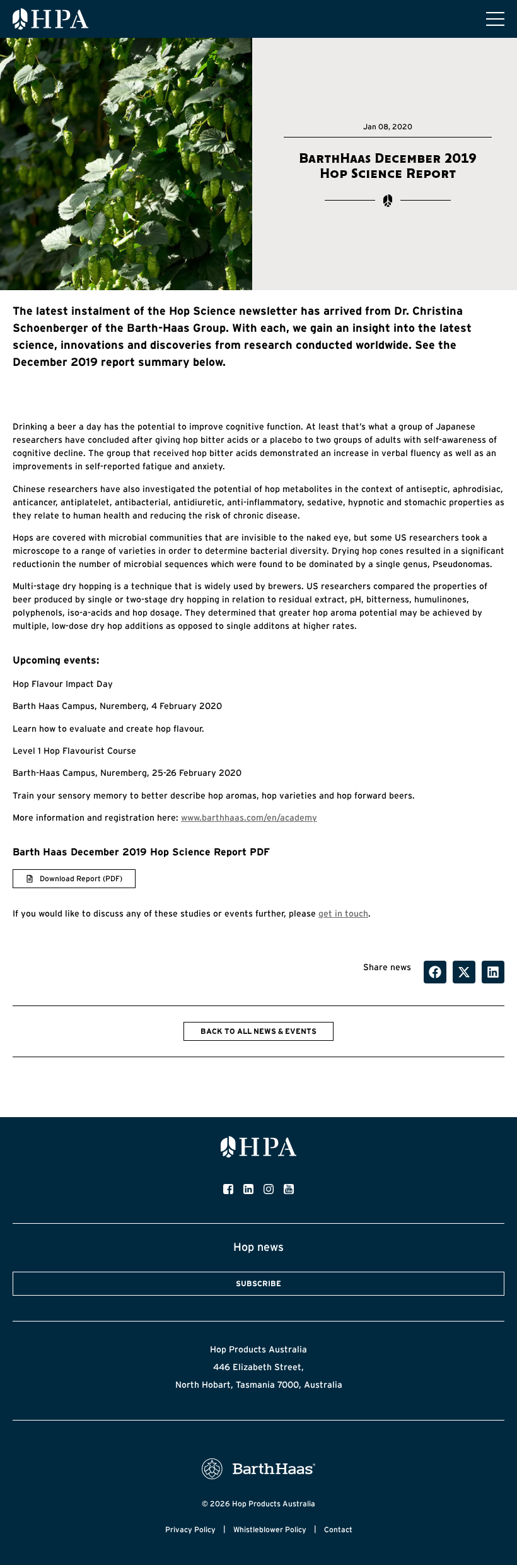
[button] (435, 972)
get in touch (343, 913)
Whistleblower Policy (269, 1529)
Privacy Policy (190, 1529)
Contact (338, 1529)
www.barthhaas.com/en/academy (249, 817)
